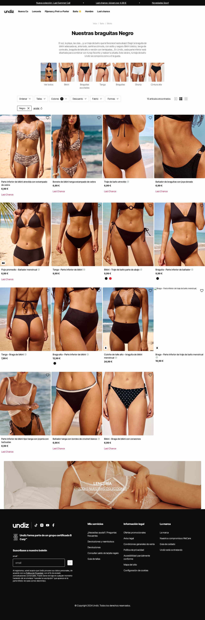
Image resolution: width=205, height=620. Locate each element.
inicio (95, 23)
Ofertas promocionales (135, 532)
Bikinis (109, 23)
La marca (164, 532)
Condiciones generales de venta (139, 544)
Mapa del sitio (130, 564)
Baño (102, 23)
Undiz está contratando (171, 549)
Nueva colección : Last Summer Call (53, 2)
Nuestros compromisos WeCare (175, 538)
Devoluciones (94, 547)
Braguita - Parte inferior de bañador (173, 269)
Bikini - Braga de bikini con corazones (122, 438)
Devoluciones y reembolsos (101, 541)
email (15, 556)
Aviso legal (129, 538)
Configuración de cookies (136, 570)
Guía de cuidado (167, 544)
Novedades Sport (160, 2)
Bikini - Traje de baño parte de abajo (122, 269)
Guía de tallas (94, 558)
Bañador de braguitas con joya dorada (174, 181)
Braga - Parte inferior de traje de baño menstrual (179, 354)
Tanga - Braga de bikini (12, 354)
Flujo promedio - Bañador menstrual (19, 269)
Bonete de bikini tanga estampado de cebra (74, 181)
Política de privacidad (134, 549)
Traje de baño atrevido (115, 181)
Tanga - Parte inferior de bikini (68, 269)
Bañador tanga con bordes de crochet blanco (75, 438)
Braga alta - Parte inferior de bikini (69, 354)
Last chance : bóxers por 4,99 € (111, 2)
